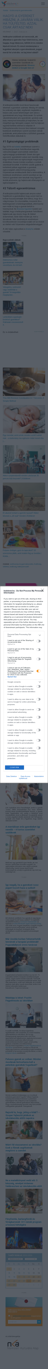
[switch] (38, 641)
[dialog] (24, 684)
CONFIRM (14, 767)
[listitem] (24, 635)
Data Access (25, 776)
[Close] (43, 591)
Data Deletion (11, 776)
